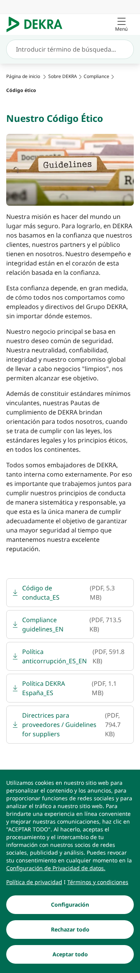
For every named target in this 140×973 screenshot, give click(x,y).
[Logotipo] (37, 24)
